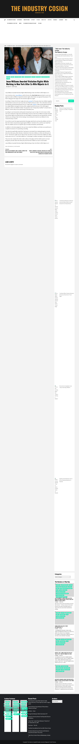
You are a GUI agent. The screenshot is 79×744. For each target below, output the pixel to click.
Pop (57, 590)
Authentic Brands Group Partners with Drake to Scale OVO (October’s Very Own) (64, 680)
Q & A (60, 590)
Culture (7, 705)
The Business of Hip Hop (12, 23)
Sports (15, 711)
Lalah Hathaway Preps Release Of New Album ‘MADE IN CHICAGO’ (38, 707)
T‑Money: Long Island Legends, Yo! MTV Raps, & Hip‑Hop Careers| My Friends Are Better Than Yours (64, 69)
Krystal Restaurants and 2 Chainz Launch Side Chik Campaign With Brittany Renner (16, 151)
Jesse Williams (18, 95)
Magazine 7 (47, 742)
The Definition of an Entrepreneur (62, 593)
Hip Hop (33, 19)
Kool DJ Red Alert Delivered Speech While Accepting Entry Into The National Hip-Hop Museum (64, 94)
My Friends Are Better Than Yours (66, 588)
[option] (8, 716)
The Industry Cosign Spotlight (29, 23)
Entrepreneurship (64, 584)
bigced (9, 86)
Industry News (27, 19)
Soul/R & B (43, 19)
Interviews (19, 19)
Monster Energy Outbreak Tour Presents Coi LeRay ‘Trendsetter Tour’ (66, 109)
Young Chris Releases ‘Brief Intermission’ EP (61, 626)
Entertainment (17, 76)
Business (55, 19)
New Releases (62, 614)
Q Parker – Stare (31, 711)
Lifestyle (50, 19)
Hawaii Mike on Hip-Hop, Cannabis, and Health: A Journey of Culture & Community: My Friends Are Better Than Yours (64, 65)
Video (66, 19)
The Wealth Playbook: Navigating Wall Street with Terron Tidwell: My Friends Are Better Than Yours (64, 73)
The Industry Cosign (39, 8)
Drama (12, 76)
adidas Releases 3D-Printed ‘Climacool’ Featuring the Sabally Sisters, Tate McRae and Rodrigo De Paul (16, 720)
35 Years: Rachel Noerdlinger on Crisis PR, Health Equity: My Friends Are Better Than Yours (64, 56)
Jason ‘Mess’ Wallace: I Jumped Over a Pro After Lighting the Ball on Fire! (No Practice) (23, 718)
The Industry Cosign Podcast (62, 596)
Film (22, 76)
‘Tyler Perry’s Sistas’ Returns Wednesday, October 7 (39, 736)
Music (20, 23)
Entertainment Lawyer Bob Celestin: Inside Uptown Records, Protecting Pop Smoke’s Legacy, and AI (64, 599)
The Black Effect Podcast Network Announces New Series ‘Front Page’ (66, 295)
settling (34, 104)
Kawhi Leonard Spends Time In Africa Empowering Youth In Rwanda (65, 480)
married (30, 101)
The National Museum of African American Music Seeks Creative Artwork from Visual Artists (66, 202)
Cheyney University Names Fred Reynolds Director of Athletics (39, 717)
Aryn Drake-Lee (11, 146)
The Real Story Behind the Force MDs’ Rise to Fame (39, 728)
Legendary (61, 19)
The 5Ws (39, 23)
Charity (7, 703)
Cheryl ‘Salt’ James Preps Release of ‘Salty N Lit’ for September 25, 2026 (63, 653)
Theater (8, 76)
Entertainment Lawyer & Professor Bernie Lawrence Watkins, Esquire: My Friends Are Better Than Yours (64, 60)
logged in (13, 164)
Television (38, 76)
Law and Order (64, 586)
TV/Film (38, 19)
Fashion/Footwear (60, 667)
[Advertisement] (39, 34)
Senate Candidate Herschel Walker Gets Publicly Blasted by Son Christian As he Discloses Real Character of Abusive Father (40, 151)
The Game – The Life (32, 725)
